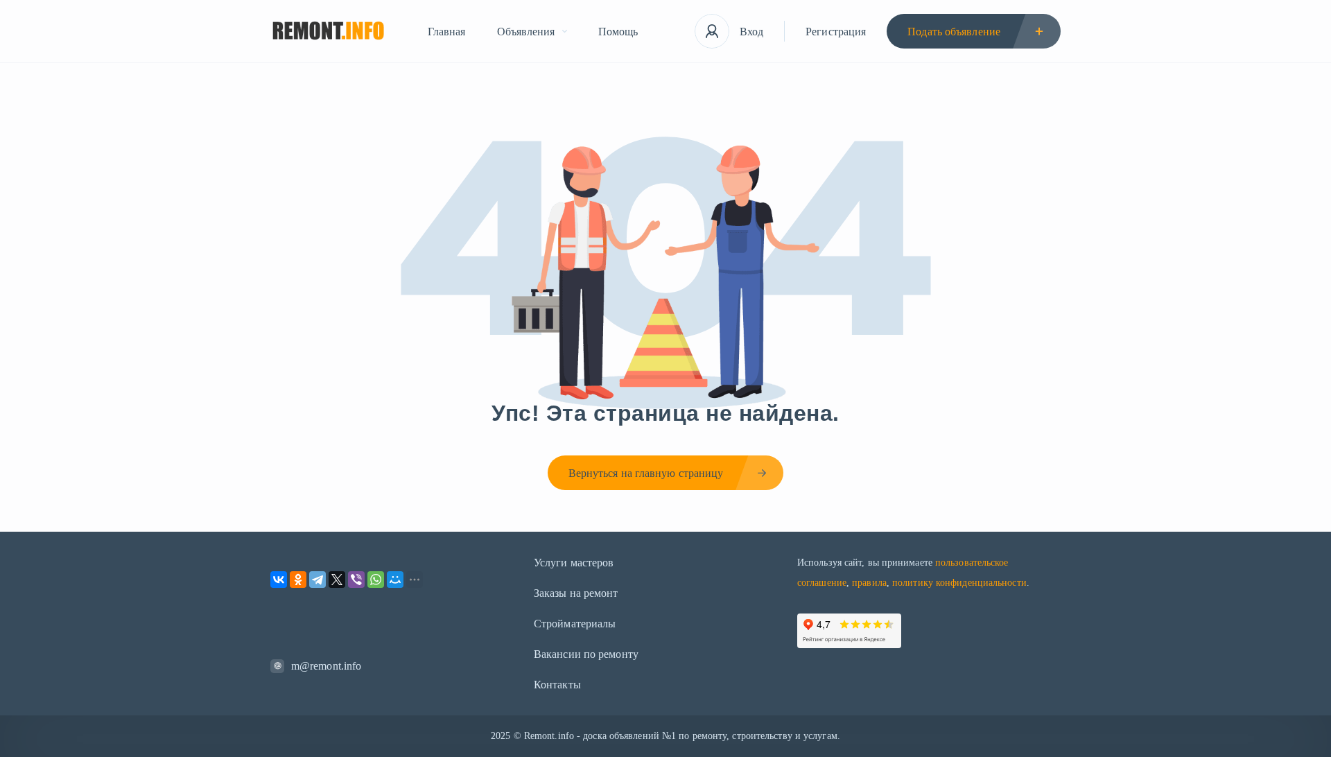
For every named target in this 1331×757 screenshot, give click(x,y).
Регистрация (836, 31)
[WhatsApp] (375, 579)
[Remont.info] (328, 31)
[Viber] (356, 579)
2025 (500, 736)
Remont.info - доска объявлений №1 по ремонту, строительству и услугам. (682, 736)
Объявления (526, 31)
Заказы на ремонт (576, 593)
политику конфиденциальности (959, 582)
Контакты (557, 684)
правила (869, 582)
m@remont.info (326, 666)
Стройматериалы (575, 623)
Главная (447, 31)
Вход (751, 31)
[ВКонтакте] (278, 579)
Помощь (618, 31)
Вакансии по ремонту (586, 654)
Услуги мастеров (574, 562)
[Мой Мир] (395, 579)
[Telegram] (317, 579)
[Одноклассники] (298, 579)
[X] (337, 579)
